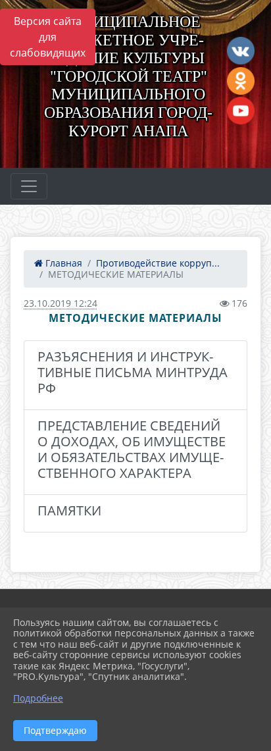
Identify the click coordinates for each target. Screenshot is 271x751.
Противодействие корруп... (158, 263)
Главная (62, 263)
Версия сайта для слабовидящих (48, 37)
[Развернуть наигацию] (29, 186)
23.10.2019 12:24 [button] (60, 303)
